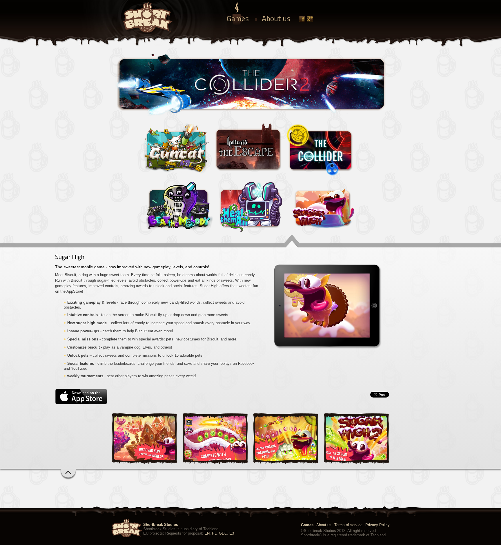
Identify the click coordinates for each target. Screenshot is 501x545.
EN (207, 533)
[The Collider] (319, 149)
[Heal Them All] (250, 206)
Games (238, 18)
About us (276, 18)
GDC (223, 533)
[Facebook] (303, 18)
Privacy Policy (377, 525)
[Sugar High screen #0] (144, 438)
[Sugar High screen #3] (356, 438)
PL (214, 533)
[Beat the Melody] (179, 206)
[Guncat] (177, 148)
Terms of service (348, 525)
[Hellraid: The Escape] (248, 147)
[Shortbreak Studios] (149, 18)
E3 (231, 533)
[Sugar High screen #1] (215, 438)
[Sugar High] (321, 207)
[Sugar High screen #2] (285, 438)
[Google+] (311, 18)
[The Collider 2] (250, 81)
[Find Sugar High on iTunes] (81, 396)
